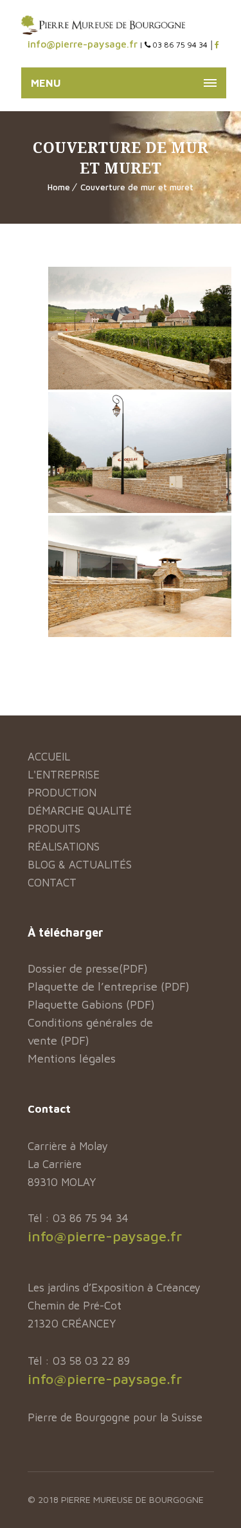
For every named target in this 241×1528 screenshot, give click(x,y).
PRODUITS (54, 828)
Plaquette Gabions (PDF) (91, 1004)
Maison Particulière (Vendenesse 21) (140, 575)
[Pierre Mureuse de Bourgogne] (103, 25)
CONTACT (52, 882)
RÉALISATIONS (64, 846)
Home (59, 187)
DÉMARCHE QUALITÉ (80, 810)
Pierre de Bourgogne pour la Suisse (115, 1417)
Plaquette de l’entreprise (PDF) (109, 986)
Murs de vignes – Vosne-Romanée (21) (140, 327)
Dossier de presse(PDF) (88, 968)
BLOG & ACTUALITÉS (80, 864)
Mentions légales (72, 1058)
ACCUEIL (49, 756)
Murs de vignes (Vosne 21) (140, 445)
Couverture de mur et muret (136, 187)
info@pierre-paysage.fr (83, 43)
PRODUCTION (62, 792)
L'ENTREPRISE (64, 774)
